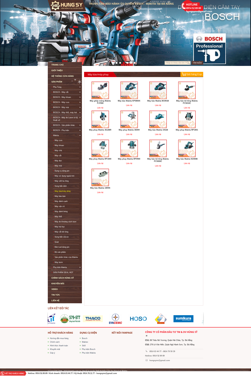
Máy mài (58, 166)
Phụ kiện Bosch (88, 349)
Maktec (85, 342)
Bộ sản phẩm (60, 252)
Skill (84, 345)
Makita (56, 135)
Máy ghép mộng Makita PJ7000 (100, 102)
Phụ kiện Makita (60, 267)
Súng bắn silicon (62, 237)
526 (123, 62)
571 (112, 62)
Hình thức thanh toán (59, 345)
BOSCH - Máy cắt (60, 92)
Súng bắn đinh (61, 186)
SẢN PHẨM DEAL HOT (63, 272)
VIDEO (54, 289)
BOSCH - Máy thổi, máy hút (65, 112)
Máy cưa (58, 140)
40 (126, 62)
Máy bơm (59, 262)
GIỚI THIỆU (57, 70)
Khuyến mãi (55, 349)
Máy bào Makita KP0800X (129, 101)
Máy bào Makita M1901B (158, 101)
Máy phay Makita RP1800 (100, 159)
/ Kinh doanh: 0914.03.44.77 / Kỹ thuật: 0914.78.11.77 (71, 373)
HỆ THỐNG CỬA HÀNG (62, 76)
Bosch (84, 338)
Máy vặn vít (60, 206)
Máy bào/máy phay (63, 191)
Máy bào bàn (60, 196)
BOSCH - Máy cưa (61, 102)
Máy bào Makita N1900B (187, 159)
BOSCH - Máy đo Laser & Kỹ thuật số (65, 118)
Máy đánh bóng (61, 211)
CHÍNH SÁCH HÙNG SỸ (62, 278)
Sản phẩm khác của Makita (66, 257)
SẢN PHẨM (56, 82)
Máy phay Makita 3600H (129, 130)
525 (119, 62)
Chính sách (55, 342)
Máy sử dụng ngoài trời (64, 176)
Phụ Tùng (57, 87)
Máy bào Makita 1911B (158, 130)
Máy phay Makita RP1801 (187, 130)
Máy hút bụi (59, 227)
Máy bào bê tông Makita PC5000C (158, 160)
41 (116, 62)
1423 (130, 62)
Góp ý (52, 353)
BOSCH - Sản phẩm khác (64, 125)
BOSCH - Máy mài (61, 107)
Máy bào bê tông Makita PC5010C (187, 102)
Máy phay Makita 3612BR (100, 130)
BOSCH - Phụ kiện (61, 130)
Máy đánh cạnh (61, 201)
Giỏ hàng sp (194, 74)
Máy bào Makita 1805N (100, 188)
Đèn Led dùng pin (62, 247)
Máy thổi (58, 216)
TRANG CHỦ (57, 65)
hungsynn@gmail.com (106, 373)
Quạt (57, 242)
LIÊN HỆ (55, 300)
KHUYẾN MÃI (57, 283)
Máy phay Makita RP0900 (129, 159)
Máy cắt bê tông (61, 232)
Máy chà (58, 150)
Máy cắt (58, 155)
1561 (134, 62)
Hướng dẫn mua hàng (59, 338)
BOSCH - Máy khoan (62, 97)
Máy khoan (59, 145)
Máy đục (58, 161)
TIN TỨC (55, 295)
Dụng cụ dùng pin (62, 171)
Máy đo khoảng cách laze (65, 222)
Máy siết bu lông (62, 181)
